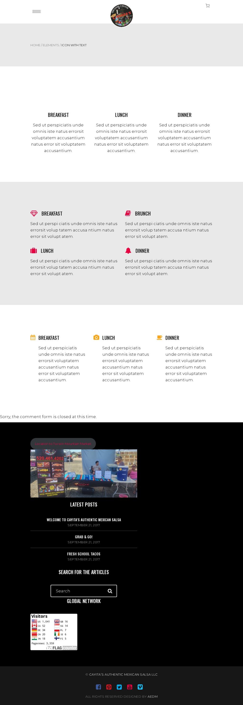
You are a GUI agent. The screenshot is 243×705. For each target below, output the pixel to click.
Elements (51, 45)
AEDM (153, 696)
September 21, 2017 (84, 525)
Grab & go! (84, 536)
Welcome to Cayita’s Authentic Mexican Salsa (84, 519)
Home (35, 45)
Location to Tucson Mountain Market (63, 444)
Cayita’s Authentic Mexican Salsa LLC (123, 674)
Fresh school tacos (83, 553)
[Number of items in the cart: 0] (208, 5)
